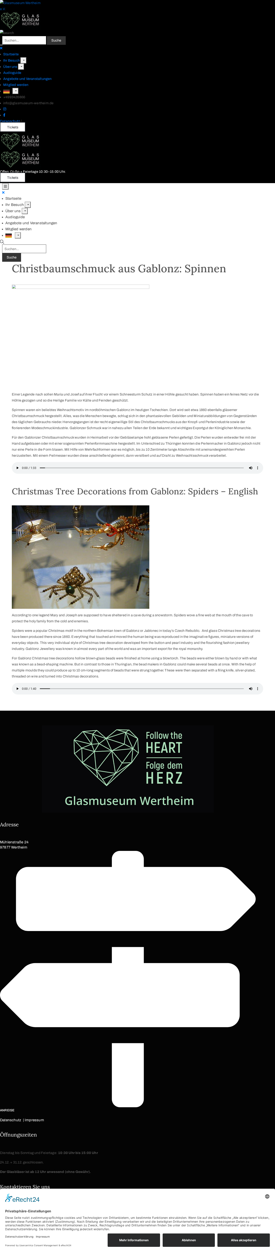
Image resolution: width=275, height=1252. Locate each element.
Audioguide (12, 73)
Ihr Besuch (11, 60)
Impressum (34, 1120)
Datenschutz (10, 121)
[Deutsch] (7, 91)
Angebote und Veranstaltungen (27, 79)
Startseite (11, 54)
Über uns (10, 67)
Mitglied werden (15, 85)
